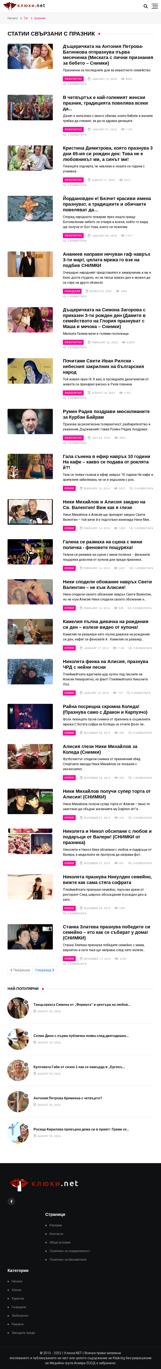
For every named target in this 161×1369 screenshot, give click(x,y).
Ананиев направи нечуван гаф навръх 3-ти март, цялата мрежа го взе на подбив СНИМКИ (106, 259)
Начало (13, 18)
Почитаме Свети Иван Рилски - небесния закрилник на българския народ (103, 366)
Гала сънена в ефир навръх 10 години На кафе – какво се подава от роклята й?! (106, 462)
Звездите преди (23, 1332)
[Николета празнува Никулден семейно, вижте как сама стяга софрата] (30, 887)
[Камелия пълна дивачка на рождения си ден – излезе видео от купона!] (30, 631)
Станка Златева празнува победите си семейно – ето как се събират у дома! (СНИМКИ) (106, 932)
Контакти (56, 1234)
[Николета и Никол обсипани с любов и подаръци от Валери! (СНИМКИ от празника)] (30, 841)
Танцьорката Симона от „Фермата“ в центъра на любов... (82, 1004)
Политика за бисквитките (68, 1259)
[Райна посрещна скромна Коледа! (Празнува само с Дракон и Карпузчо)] (30, 716)
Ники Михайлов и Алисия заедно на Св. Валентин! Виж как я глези (104, 504)
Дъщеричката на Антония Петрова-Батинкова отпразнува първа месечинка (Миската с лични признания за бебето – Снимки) (108, 55)
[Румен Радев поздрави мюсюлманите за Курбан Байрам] (30, 421)
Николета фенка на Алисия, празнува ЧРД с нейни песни (105, 664)
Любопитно (73, 78)
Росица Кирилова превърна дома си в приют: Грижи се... (81, 1129)
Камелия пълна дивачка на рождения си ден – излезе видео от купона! (105, 624)
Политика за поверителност (69, 1251)
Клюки (69, 488)
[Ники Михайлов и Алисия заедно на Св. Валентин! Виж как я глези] (30, 512)
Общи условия (59, 1242)
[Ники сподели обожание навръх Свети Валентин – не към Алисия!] (30, 592)
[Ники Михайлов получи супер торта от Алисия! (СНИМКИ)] (30, 801)
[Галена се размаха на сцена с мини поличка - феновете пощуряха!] (30, 552)
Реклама (55, 1225)
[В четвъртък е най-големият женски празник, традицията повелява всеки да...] (30, 107)
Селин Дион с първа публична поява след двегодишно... (81, 1036)
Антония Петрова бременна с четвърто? (68, 1098)
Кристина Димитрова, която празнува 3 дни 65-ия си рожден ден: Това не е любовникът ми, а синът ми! (108, 153)
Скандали (72, 291)
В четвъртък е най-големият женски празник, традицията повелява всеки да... (105, 103)
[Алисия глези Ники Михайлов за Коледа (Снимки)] (30, 756)
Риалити (17, 1324)
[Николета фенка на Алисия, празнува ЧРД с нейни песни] (30, 671)
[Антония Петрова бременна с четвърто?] (18, 1101)
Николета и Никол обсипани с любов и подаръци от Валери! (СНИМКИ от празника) (107, 837)
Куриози (18, 1298)
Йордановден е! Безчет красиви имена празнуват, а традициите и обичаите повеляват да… (107, 204)
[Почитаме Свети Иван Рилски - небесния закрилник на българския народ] (30, 371)
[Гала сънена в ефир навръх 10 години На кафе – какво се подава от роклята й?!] (30, 466)
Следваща (43, 970)
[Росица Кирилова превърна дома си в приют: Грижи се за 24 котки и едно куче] (18, 1132)
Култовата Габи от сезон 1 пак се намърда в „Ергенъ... (79, 1067)
